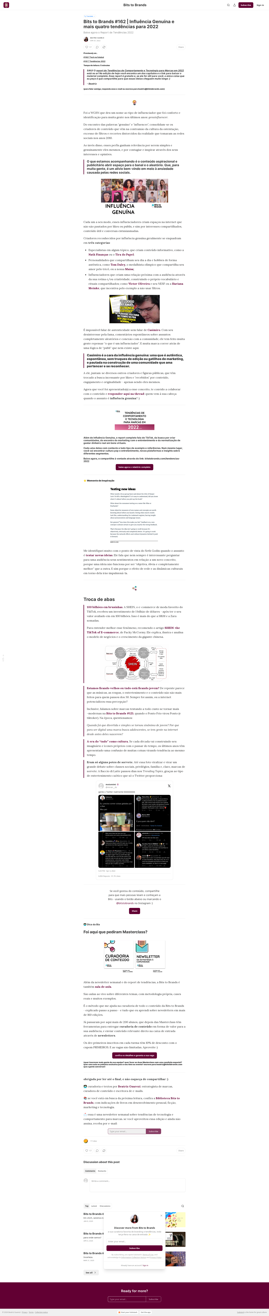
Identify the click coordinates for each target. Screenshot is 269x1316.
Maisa (129, 269)
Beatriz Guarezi (97, 38)
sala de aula (103, 986)
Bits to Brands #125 (120, 713)
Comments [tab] (90, 1171)
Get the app (146, 1312)
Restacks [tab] (102, 1171)
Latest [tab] (94, 1206)
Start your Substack (129, 1312)
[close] (161, 1215)
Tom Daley (118, 264)
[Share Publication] (234, 5)
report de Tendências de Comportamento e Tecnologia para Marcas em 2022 (140, 70)
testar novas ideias (99, 555)
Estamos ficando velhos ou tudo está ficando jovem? (123, 688)
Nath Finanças (98, 254)
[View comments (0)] (97, 47)
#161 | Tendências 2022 (94, 61)
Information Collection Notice (133, 1257)
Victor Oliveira (139, 283)
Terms (31, 1312)
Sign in (260, 5)
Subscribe (246, 5)
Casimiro (154, 330)
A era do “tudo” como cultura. (108, 741)
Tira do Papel (124, 254)
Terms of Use (148, 1254)
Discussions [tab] (105, 1206)
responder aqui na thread (126, 393)
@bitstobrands (125, 903)
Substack (240, 1312)
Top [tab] (86, 1206)
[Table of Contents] (3, 657)
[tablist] (96, 1171)
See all (89, 1272)
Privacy (24, 1312)
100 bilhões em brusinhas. (105, 607)
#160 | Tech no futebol (94, 57)
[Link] (79, 599)
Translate (89, 16)
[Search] (228, 5)
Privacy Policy (155, 1257)
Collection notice (41, 1312)
